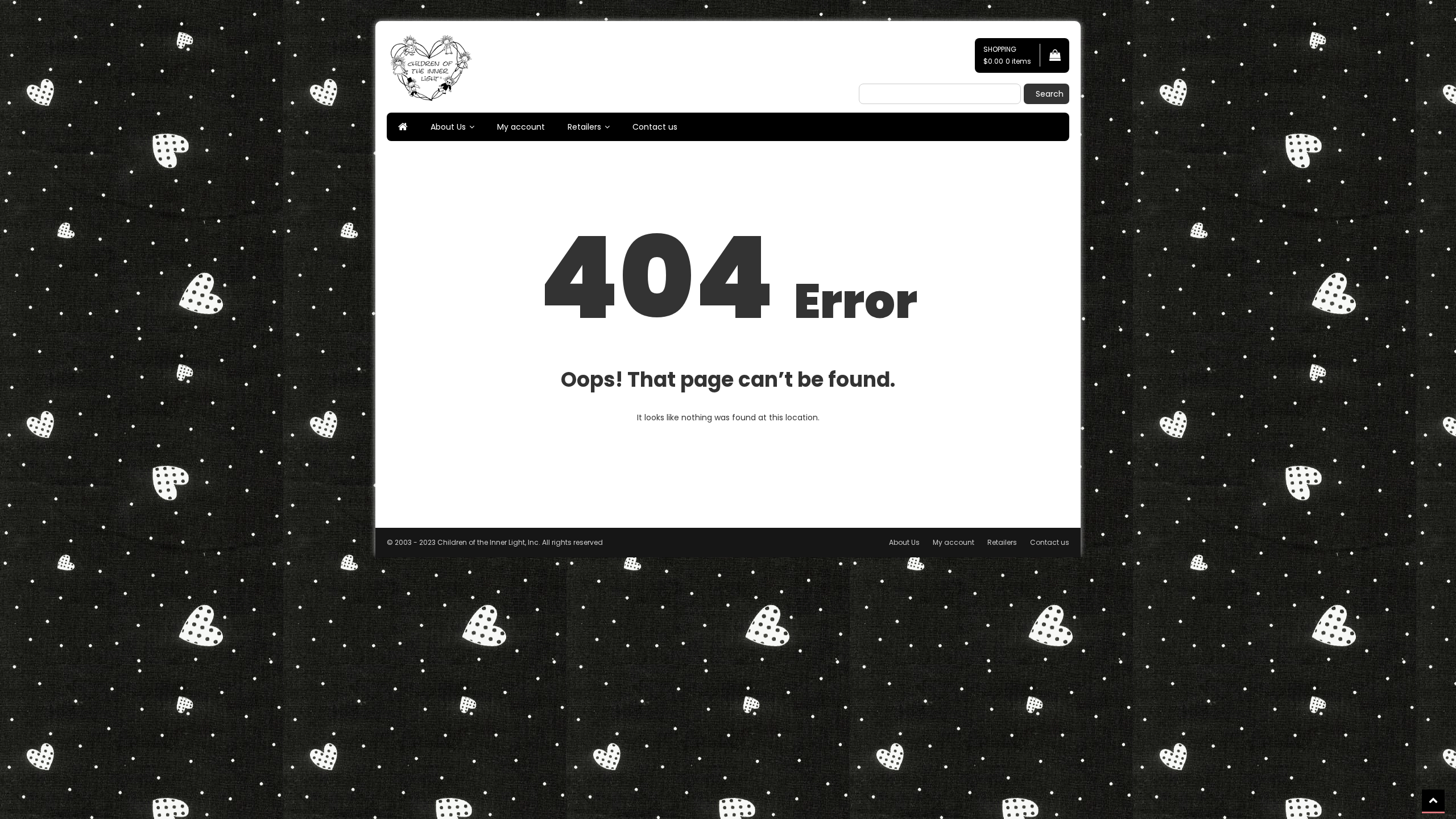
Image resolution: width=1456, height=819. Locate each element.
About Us (448, 127)
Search (1050, 94)
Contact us (654, 127)
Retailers (584, 127)
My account (521, 127)
